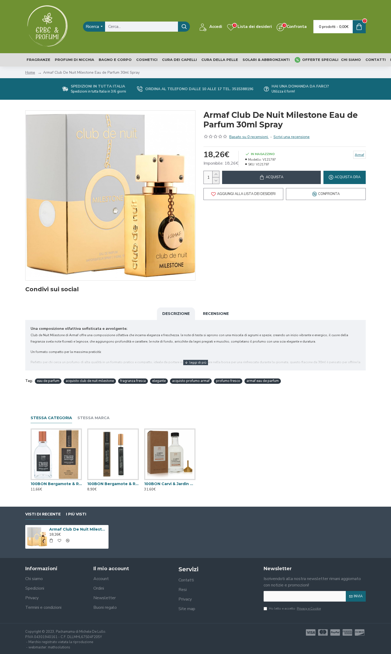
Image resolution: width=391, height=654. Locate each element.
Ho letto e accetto (295, 608)
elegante (159, 380)
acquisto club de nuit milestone (90, 380)
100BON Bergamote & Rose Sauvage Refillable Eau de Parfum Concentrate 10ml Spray (113, 483)
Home (30, 72)
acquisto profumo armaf (191, 380)
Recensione (216, 313)
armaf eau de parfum (263, 380)
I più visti (76, 514)
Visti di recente (43, 514)
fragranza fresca (133, 380)
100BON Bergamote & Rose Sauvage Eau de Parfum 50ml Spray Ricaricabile (56, 483)
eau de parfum (48, 380)
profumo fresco (228, 380)
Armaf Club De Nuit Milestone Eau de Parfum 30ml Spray (78, 529)
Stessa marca (93, 418)
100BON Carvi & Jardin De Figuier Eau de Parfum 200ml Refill (170, 483)
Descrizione (176, 313)
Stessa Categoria (51, 418)
